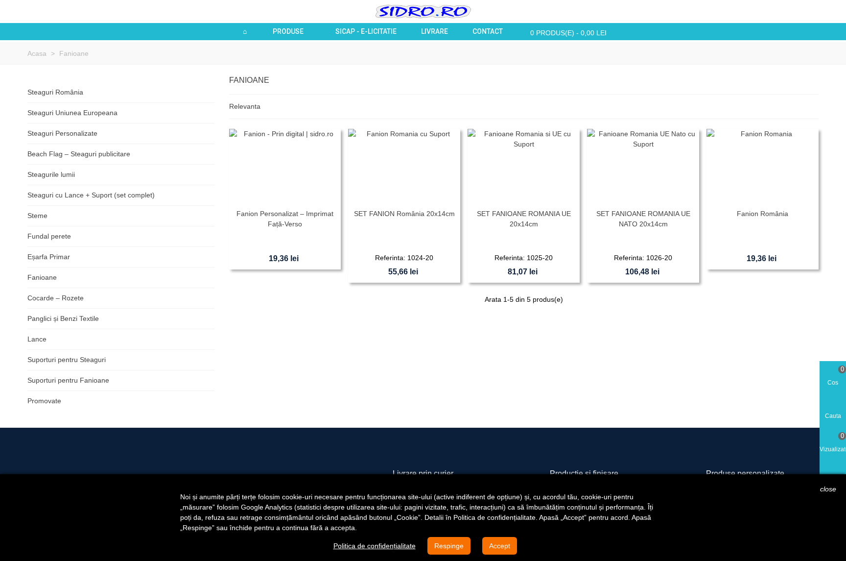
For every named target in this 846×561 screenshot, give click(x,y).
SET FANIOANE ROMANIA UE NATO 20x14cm (643, 219)
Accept (499, 546)
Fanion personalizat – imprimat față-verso (284, 219)
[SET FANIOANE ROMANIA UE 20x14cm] (524, 166)
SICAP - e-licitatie (366, 31)
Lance (37, 339)
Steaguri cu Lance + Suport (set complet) (91, 195)
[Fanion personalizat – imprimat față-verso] (285, 166)
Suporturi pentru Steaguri (66, 360)
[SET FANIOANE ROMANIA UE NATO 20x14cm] (643, 166)
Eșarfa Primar (48, 257)
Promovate (44, 401)
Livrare (434, 31)
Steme (37, 216)
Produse (288, 31)
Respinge (449, 546)
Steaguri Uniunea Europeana (72, 113)
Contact (487, 31)
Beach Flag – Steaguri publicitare (78, 154)
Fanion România (762, 214)
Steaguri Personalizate (62, 133)
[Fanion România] (762, 166)
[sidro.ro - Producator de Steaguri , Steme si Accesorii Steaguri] (423, 11)
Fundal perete (49, 236)
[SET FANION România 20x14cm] (404, 166)
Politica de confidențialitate (374, 546)
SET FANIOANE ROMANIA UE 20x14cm (524, 219)
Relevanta (245, 106)
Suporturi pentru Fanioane (68, 380)
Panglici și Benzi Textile (63, 318)
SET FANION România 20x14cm (404, 214)
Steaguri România (55, 92)
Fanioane (42, 277)
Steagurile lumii (51, 174)
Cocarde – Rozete (55, 298)
